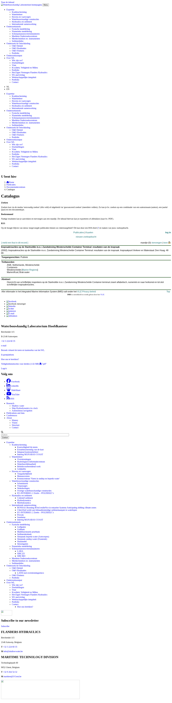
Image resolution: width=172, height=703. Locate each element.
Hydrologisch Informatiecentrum (31, 462)
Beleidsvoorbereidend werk (29, 466)
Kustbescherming (19, 12)
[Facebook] (11, 301)
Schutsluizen (22, 483)
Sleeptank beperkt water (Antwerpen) (33, 536)
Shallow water (18, 406)
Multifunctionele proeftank (28, 532)
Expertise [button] (10, 9)
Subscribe (5, 626)
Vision (14, 423)
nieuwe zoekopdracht (86, 237)
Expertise (10, 442)
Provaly (20, 515)
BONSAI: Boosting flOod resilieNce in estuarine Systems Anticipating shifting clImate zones (56, 507)
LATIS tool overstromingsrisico (30, 573)
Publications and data (15, 413)
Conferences (11, 415)
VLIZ (102, 295)
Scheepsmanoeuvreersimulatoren (26, 34)
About (9, 418)
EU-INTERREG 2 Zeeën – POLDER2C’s (35, 493)
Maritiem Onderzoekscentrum (24, 36)
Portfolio (15, 53)
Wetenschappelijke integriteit (24, 77)
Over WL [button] (10, 58)
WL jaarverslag (18, 75)
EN (7, 89)
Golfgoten (21, 527)
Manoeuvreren (23, 476)
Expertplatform (7, 355)
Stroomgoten (22, 544)
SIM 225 (21, 553)
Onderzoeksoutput (14, 55)
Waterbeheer (17, 14)
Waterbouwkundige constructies (25, 19)
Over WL (10, 582)
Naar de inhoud (7, 2)
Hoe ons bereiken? (25, 607)
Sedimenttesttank (24, 534)
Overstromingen (24, 459)
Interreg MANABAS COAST (30, 454)
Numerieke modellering (22, 31)
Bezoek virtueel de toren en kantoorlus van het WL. (23, 350)
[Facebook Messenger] (16, 304)
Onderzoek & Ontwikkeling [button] (18, 43)
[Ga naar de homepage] (21, 5)
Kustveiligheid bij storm (27, 447)
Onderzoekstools (13, 522)
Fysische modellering (21, 29)
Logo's (4, 368)
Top (168, 291)
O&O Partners (18, 51)
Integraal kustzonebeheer (27, 452)
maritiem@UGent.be (12, 676)
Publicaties (11, 185)
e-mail (3, 345)
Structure (15, 425)
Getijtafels (21, 469)
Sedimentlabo (17, 41)
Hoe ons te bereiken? (10, 359)
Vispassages (22, 486)
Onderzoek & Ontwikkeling (18, 565)
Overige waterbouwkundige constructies (34, 491)
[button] (2, 432)
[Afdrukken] (11, 316)
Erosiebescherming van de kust (30, 449)
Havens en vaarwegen (21, 17)
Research (10, 403)
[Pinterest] (11, 311)
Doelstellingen (18, 63)
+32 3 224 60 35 (8, 341)
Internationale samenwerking (24, 24)
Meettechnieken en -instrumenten (26, 38)
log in (168, 232)
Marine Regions (29, 270)
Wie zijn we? (17, 60)
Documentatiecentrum (15, 187)
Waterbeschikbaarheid (26, 464)
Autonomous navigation (22, 410)
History (15, 420)
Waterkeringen (23, 488)
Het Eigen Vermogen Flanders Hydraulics (29, 72)
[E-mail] (10, 313)
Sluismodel (22, 541)
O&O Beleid (17, 46)
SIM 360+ (21, 556)
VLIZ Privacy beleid (86, 291)
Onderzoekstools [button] (13, 26)
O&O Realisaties (19, 48)
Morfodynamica (24, 503)
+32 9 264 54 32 (10, 672)
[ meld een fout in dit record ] (14, 243)
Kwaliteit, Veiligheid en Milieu (25, 67)
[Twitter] (10, 309)
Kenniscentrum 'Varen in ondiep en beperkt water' (38, 478)
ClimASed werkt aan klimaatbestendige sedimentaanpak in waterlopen (47, 510)
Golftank (21, 529)
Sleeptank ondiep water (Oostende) (32, 539)
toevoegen (157, 243)
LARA (20, 551)
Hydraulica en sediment (22, 22)
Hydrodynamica (24, 500)
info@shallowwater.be (13, 651)
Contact (15, 82)
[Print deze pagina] (169, 242)
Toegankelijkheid (24, 474)
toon (166, 243)
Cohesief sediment (25, 498)
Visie (14, 65)
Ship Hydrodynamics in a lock (25, 408)
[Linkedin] (10, 306)
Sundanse (21, 517)
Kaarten (89, 232)
